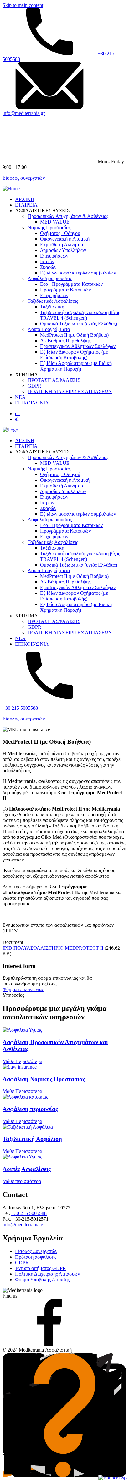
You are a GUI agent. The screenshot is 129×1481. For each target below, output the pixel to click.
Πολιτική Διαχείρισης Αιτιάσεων (47, 1274)
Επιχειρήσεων (54, 255)
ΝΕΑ (20, 397)
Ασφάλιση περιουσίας (50, 278)
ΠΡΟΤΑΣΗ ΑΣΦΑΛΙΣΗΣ (54, 380)
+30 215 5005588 (20, 708)
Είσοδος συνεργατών (24, 178)
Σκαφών (48, 267)
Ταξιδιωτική (52, 306)
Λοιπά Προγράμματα (49, 329)
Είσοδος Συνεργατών (36, 1251)
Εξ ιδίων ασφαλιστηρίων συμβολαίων (78, 272)
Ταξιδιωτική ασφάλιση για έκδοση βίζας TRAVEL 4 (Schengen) (80, 315)
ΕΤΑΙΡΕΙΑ (26, 205)
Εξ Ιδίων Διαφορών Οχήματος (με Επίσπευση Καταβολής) (74, 354)
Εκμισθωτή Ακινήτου (61, 244)
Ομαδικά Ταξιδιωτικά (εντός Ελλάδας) (78, 323)
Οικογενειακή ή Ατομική (65, 238)
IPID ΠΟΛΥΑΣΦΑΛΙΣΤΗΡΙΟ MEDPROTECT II (53, 948)
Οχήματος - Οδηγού (60, 233)
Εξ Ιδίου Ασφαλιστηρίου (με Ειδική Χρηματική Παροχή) (76, 366)
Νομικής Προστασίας (49, 227)
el (16, 419)
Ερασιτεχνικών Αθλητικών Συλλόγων (78, 346)
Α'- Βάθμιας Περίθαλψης (65, 340)
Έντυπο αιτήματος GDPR (40, 1268)
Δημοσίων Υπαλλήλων (63, 250)
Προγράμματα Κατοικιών (65, 289)
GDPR (34, 385)
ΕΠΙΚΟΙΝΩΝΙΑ (32, 402)
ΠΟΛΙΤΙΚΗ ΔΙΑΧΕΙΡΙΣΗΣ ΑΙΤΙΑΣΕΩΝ (70, 391)
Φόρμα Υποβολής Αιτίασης (42, 1279)
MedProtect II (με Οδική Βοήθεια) (74, 335)
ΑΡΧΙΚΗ (24, 199)
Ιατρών (47, 261)
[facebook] (49, 1344)
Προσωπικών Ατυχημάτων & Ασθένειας (68, 216)
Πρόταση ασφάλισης (35, 1257)
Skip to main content (23, 5)
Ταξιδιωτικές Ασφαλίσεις (53, 301)
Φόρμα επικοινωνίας (23, 989)
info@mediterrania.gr (24, 113)
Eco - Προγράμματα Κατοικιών (71, 284)
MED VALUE (55, 222)
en (17, 413)
